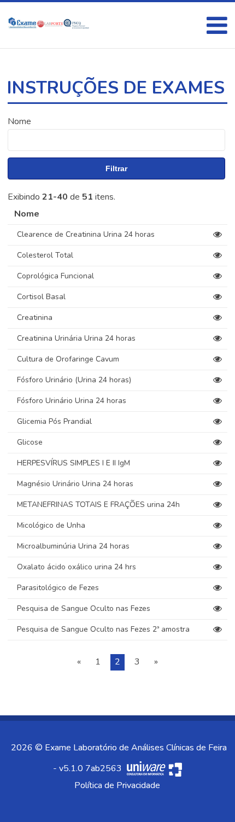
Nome (19, 121)
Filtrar (116, 168)
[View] (217, 235)
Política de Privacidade (117, 785)
